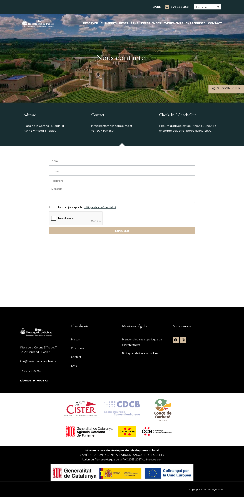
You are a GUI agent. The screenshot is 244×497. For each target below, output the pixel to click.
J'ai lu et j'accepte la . (87, 207)
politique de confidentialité (99, 207)
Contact (215, 23)
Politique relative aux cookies (140, 353)
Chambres (109, 23)
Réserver (90, 23)
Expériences (151, 23)
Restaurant (129, 23)
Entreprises (195, 23)
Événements (173, 23)
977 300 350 (180, 7)
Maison (75, 339)
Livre (157, 7)
